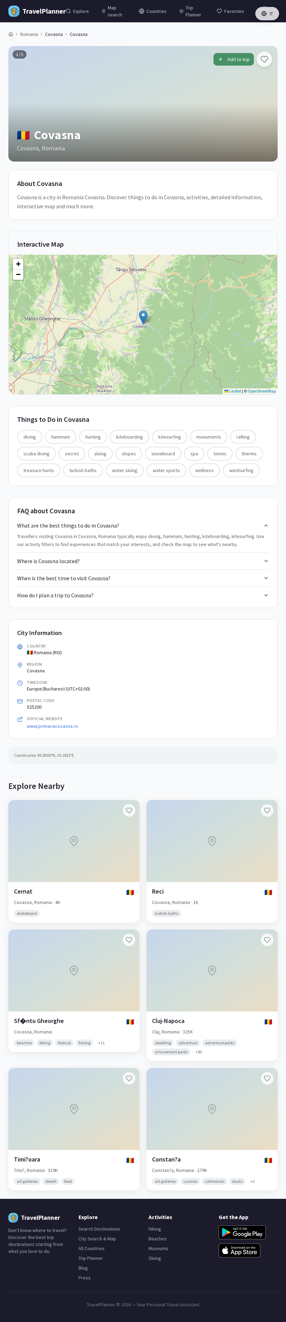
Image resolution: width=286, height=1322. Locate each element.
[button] (143, 317)
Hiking (155, 1229)
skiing (100, 453)
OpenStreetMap (262, 391)
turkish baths (83, 470)
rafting (243, 437)
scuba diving (36, 453)
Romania (29, 34)
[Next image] (266, 104)
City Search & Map (97, 1238)
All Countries (91, 1248)
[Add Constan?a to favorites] (267, 1078)
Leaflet (234, 391)
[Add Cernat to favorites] (129, 810)
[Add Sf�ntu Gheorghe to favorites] (129, 940)
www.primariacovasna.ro (52, 726)
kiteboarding (129, 437)
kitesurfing (169, 437)
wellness (204, 470)
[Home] (10, 34)
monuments (208, 437)
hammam (60, 437)
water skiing (124, 470)
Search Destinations (99, 1229)
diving (29, 437)
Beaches (158, 1238)
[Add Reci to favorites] (267, 810)
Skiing (155, 1258)
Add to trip (238, 59)
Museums (158, 1248)
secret (72, 453)
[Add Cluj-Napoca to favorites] (267, 940)
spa (194, 453)
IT (271, 13)
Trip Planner (90, 1258)
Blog (83, 1268)
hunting (93, 437)
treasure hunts (38, 470)
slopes (129, 453)
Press (84, 1278)
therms (249, 453)
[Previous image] (20, 104)
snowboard (163, 453)
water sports (166, 470)
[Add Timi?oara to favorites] (129, 1078)
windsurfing (241, 470)
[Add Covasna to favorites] (264, 59)
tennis (219, 453)
